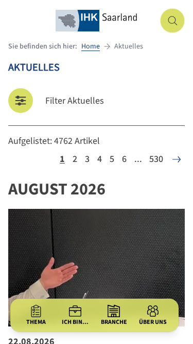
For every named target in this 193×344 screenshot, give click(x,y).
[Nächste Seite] (176, 159)
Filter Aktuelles (74, 100)
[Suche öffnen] (172, 20)
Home (90, 46)
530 (156, 159)
